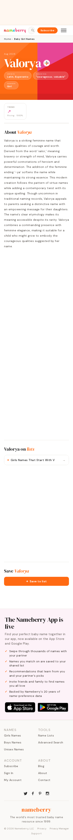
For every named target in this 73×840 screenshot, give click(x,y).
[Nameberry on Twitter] (26, 793)
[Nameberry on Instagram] (47, 793)
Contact (44, 780)
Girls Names (12, 735)
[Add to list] (46, 63)
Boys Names (12, 742)
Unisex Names (14, 749)
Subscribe (48, 30)
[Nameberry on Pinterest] (40, 793)
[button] (36, 581)
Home (7, 39)
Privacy (42, 828)
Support (36, 833)
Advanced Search (50, 742)
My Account (12, 780)
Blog (41, 766)
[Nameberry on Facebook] (33, 793)
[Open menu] (63, 30)
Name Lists (46, 735)
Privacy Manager (59, 828)
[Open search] (31, 30)
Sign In (8, 773)
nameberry (36, 809)
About (42, 773)
